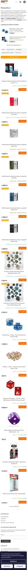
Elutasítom (7, 566)
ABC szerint (18, 52)
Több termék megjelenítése (13, 45)
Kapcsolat (3, 521)
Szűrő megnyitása (14, 57)
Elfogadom (20, 566)
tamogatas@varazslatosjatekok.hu (11, 549)
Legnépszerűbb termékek (8, 52)
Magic (2, 18)
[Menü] (24, 1)
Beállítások (13, 561)
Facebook (5, 551)
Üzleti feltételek (4, 517)
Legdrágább (18, 49)
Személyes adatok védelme (7, 522)
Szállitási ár (3, 519)
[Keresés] (16, 1)
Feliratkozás (5, 541)
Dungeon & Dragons (11, 18)
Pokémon (19, 20)
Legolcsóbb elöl (10, 49)
